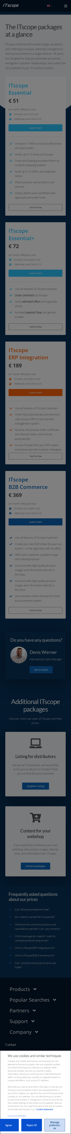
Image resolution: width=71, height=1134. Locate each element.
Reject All (32, 1125)
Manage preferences (54, 1125)
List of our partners (17, 1115)
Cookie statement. (44, 1109)
